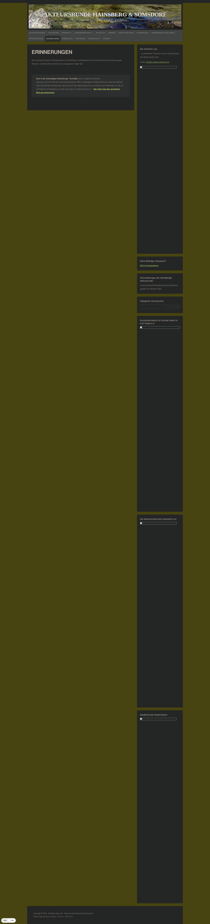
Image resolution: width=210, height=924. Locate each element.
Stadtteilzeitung (126, 33)
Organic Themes (57, 917)
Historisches (143, 33)
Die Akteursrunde (37, 33)
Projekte (66, 33)
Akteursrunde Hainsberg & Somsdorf (105, 14)
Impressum (80, 39)
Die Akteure (53, 33)
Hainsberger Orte (83, 33)
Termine (111, 33)
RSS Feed (69, 917)
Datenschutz (94, 39)
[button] (8, 920)
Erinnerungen (52, 39)
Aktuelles (100, 33)
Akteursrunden (36, 39)
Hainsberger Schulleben (163, 33)
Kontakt (106, 39)
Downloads (67, 39)
